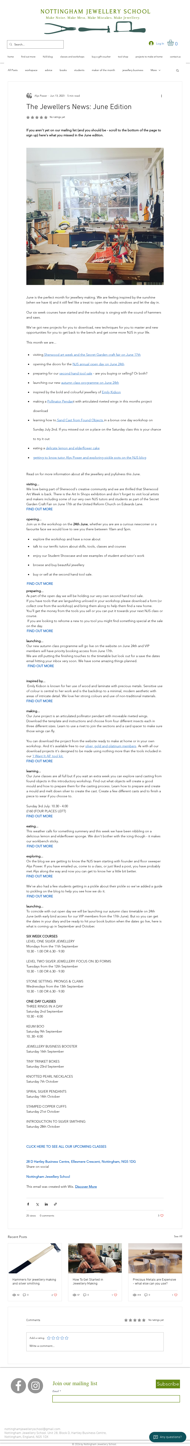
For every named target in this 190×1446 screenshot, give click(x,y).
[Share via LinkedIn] (46, 1204)
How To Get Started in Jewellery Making (88, 1282)
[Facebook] (18, 1385)
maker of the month (103, 70)
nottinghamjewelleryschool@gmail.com (32, 1429)
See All (178, 1236)
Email (56, 1391)
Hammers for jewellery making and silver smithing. (34, 1282)
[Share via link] (55, 1204)
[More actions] (161, 95)
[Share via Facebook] (28, 1204)
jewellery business (132, 70)
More (154, 70)
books (63, 70)
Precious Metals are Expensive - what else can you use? (154, 1282)
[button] (174, 42)
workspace (31, 70)
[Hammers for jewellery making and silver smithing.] (35, 1258)
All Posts (13, 70)
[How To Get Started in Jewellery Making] (95, 1258)
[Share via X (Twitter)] (37, 1204)
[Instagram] (35, 1385)
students (79, 70)
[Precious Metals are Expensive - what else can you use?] (155, 1258)
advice (48, 70)
